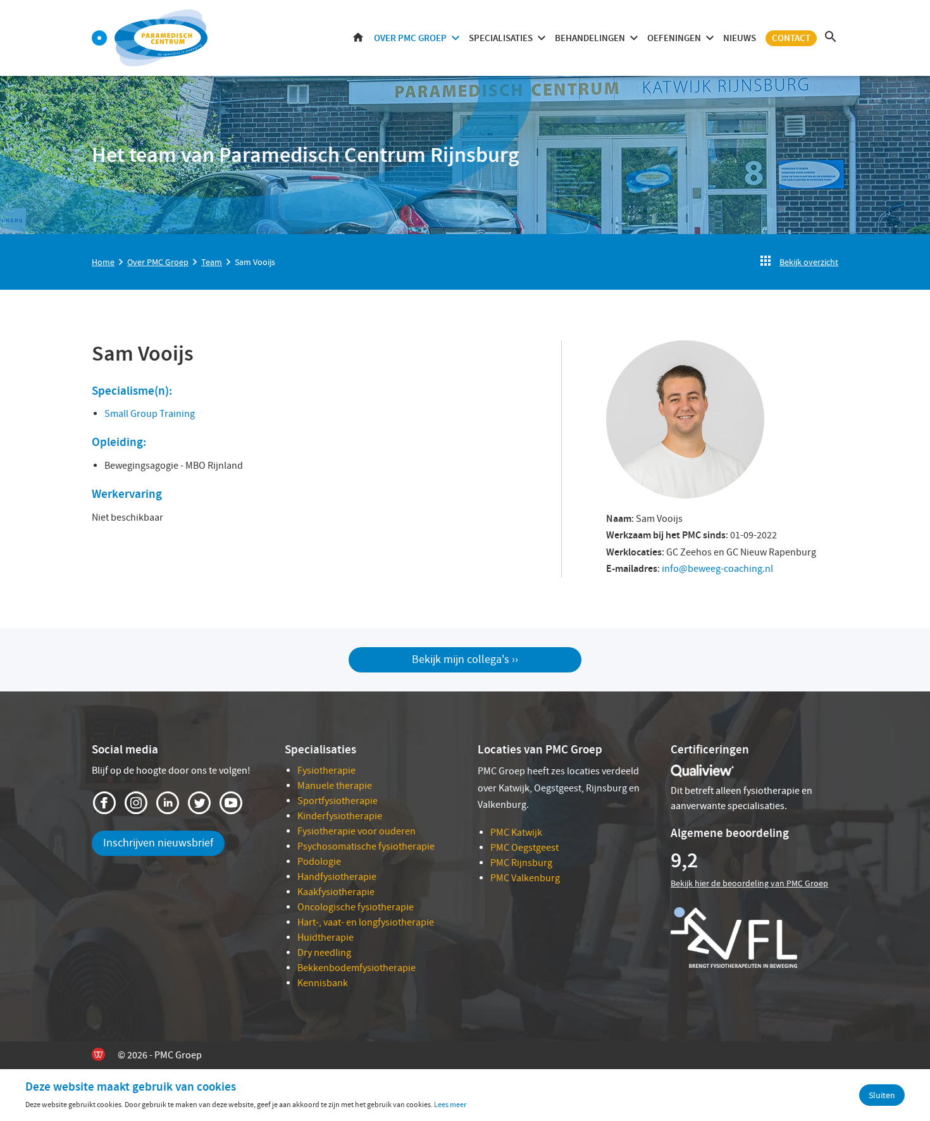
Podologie (319, 861)
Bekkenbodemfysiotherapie (356, 968)
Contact (791, 38)
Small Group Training (149, 413)
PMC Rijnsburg (521, 863)
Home (358, 38)
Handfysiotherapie (336, 876)
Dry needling (324, 952)
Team (211, 262)
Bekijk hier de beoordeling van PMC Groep (749, 883)
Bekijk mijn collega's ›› (465, 659)
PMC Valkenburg (525, 878)
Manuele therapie (334, 785)
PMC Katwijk (516, 832)
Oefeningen (674, 38)
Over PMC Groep (410, 38)
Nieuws (739, 38)
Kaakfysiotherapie (336, 892)
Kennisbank (322, 983)
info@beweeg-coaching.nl (717, 568)
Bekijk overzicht (808, 262)
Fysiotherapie (326, 770)
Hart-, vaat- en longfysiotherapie (365, 922)
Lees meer (450, 1104)
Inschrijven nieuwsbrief (158, 843)
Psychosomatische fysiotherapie (366, 846)
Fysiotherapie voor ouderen (356, 831)
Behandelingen (590, 38)
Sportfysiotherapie (337, 801)
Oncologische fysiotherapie (355, 907)
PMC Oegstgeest (524, 847)
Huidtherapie (325, 937)
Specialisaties (501, 38)
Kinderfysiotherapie (339, 816)
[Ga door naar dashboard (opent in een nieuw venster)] (99, 38)
